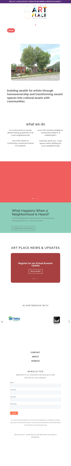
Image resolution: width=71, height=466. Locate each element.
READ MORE (35, 271)
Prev (2, 321)
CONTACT (35, 352)
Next (69, 321)
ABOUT (35, 356)
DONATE (35, 361)
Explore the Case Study (23, 228)
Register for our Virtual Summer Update (35, 264)
